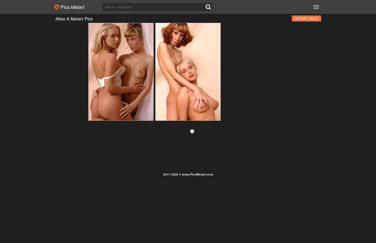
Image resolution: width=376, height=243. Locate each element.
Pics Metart (71, 7)
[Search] (208, 7)
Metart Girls (306, 18)
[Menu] (316, 7)
